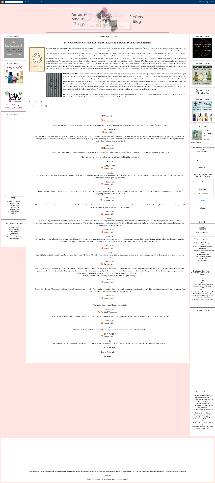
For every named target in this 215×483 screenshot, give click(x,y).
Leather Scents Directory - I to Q (203, 294)
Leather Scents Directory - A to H (203, 292)
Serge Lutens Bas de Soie (203, 256)
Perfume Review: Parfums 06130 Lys (203, 424)
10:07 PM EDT (110, 334)
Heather (106, 148)
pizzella (89, 81)
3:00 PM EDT (110, 309)
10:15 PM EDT (110, 347)
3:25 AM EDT (110, 145)
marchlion (106, 200)
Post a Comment (107, 352)
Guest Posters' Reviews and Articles (203, 287)
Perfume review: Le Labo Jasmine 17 (203, 420)
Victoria (106, 120)
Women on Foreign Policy (14, 237)
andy (106, 132)
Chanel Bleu (203, 260)
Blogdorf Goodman (14, 201)
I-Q (203, 280)
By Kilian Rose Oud (203, 254)
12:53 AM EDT (110, 129)
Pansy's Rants (14, 231)
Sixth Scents (14, 233)
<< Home (107, 356)
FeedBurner (204, 193)
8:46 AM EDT (110, 182)
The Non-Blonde (14, 211)
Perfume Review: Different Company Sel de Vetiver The (202, 414)
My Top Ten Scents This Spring (203, 417)
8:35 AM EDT (110, 166)
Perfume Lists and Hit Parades (203, 300)
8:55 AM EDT (110, 245)
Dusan (106, 264)
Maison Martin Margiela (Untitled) (203, 244)
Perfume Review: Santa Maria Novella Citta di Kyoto (203, 428)
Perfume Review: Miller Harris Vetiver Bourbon (203, 406)
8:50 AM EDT (110, 211)
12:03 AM (41, 106)
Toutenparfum (14, 235)
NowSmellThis (106, 312)
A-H (203, 278)
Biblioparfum (15, 227)
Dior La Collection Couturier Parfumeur (203, 248)
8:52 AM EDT (110, 229)
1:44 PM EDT (110, 295)
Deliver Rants (14, 229)
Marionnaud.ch (68, 97)
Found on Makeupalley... (203, 403)
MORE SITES (14, 239)
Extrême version (150, 89)
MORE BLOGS (14, 213)
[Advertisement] (14, 153)
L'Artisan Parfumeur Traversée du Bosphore (203, 252)
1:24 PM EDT (110, 279)
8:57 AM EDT (110, 261)
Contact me (202, 161)
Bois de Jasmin (14, 203)
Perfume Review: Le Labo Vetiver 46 (203, 410)
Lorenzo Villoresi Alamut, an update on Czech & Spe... (203, 396)
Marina (206, 130)
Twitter (202, 200)
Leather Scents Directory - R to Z (203, 296)
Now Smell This (14, 207)
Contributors (202, 168)
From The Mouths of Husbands (203, 284)
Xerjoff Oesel (203, 258)
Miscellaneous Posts (204, 298)
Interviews (203, 290)
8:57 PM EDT (110, 320)
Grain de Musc (14, 205)
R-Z (203, 282)
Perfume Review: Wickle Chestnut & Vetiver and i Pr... (203, 400)
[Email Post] (46, 106)
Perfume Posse (14, 209)
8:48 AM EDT (110, 197)
